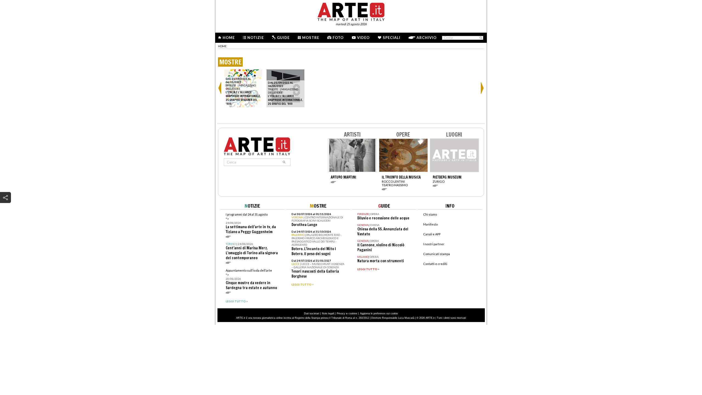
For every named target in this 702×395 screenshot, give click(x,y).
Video (363, 37)
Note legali (328, 313)
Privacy (341, 313)
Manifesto (430, 224)
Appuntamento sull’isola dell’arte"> (251, 279)
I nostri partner (434, 244)
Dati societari (311, 313)
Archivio (427, 37)
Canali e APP (431, 234)
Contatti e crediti (435, 264)
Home (229, 37)
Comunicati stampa (436, 254)
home (222, 46)
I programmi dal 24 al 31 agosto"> (251, 223)
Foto (338, 37)
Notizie (255, 37)
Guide (283, 37)
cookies (353, 313)
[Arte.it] (351, 11)
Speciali (391, 37)
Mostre (310, 37)
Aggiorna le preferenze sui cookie (379, 313)
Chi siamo (430, 214)
